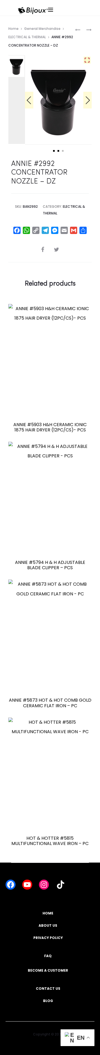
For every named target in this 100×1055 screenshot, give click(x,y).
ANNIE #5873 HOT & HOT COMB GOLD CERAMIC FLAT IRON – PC (50, 703)
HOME (47, 913)
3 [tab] (63, 151)
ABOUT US (48, 925)
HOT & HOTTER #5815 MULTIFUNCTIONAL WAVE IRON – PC (50, 841)
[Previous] (29, 100)
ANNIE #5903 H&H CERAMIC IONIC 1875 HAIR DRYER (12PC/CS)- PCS (50, 427)
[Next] (87, 100)
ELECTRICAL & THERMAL (27, 37)
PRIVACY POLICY (48, 937)
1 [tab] (54, 151)
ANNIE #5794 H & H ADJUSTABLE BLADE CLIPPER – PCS (50, 565)
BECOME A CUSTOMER (48, 970)
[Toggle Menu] (66, 15)
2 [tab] (58, 151)
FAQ (48, 955)
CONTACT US (48, 988)
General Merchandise (42, 28)
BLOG (48, 1000)
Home (13, 28)
